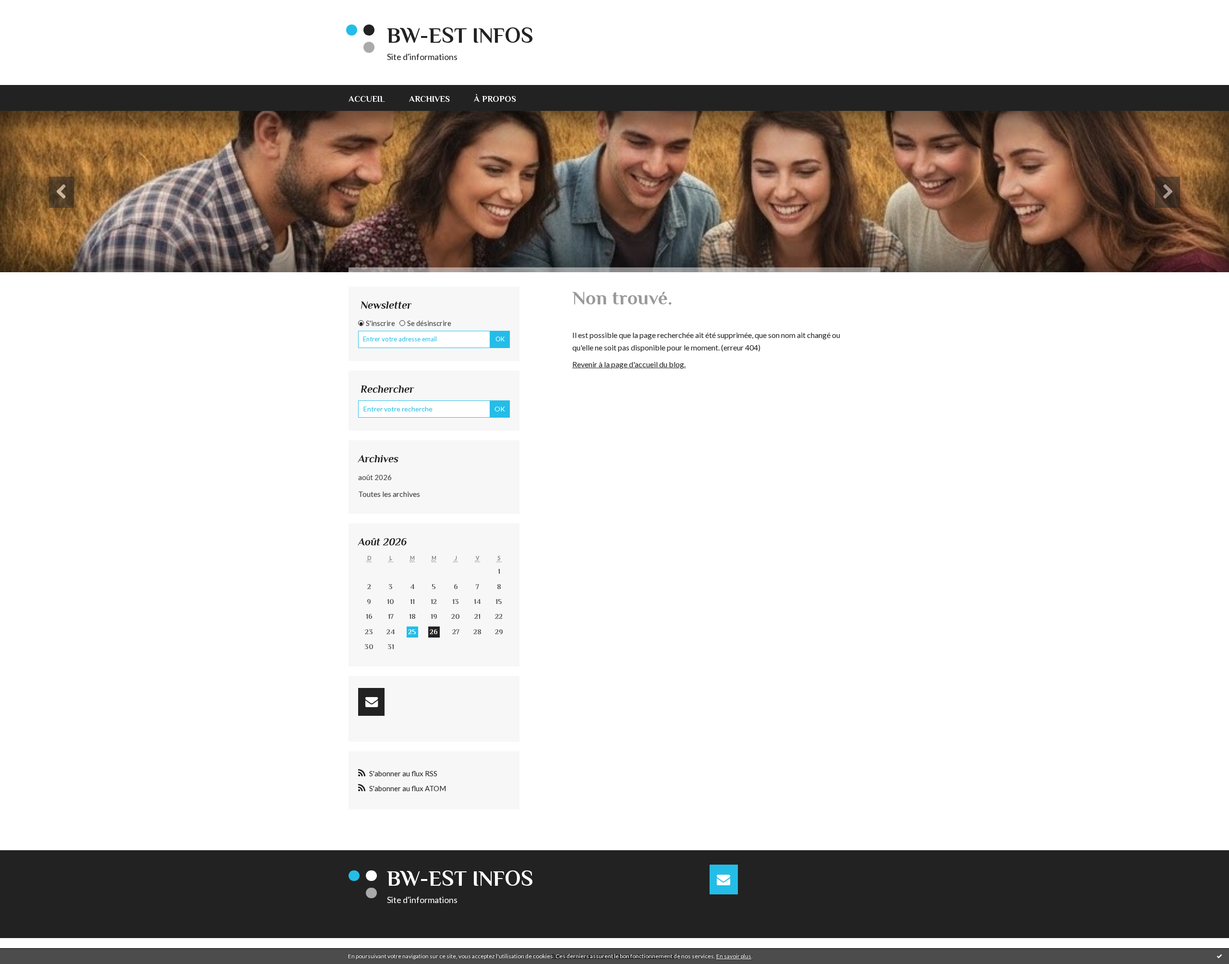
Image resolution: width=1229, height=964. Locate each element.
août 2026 (375, 477)
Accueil (367, 99)
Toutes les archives (389, 493)
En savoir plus (733, 956)
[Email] (371, 702)
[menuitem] (373, 98)
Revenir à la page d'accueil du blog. (629, 364)
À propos (495, 99)
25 (412, 632)
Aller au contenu (31, 8)
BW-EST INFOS (460, 35)
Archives (429, 99)
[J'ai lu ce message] (1219, 956)
